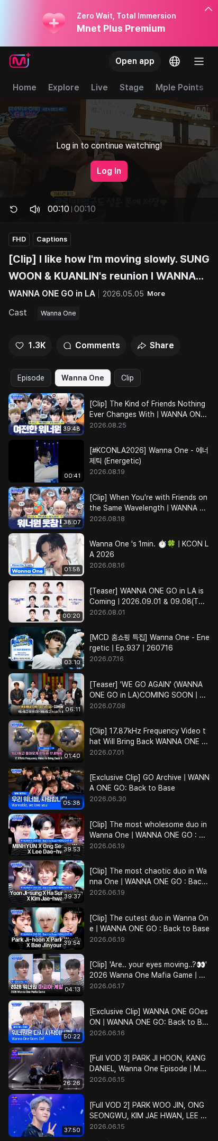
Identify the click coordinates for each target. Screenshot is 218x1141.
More (156, 294)
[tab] (31, 378)
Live (99, 87)
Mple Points (180, 87)
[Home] (19, 61)
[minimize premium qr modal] (208, 9)
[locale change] (174, 61)
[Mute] (34, 209)
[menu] (199, 61)
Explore (63, 87)
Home (25, 87)
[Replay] (13, 209)
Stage (132, 87)
